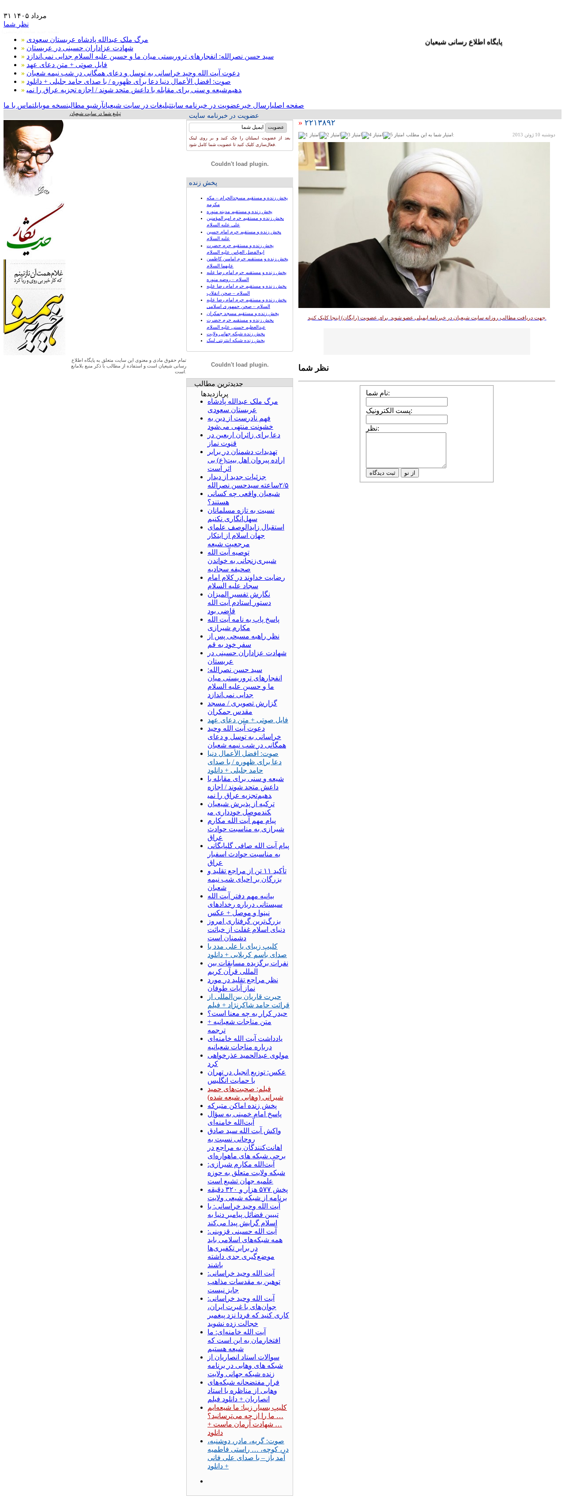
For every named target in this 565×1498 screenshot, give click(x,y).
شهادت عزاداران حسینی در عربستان (79, 48)
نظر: (372, 428)
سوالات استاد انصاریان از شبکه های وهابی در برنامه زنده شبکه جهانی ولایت (245, 1365)
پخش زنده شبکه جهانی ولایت (236, 333)
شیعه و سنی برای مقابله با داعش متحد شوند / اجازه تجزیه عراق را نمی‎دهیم (133, 90)
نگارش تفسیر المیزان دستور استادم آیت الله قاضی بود (239, 602)
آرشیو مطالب (86, 105)
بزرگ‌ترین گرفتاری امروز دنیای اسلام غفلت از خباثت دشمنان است (246, 929)
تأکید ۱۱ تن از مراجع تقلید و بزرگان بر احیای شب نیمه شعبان (246, 879)
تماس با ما (19, 105)
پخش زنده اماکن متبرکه (242, 1105)
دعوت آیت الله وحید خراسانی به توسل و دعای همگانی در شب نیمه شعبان (133, 73)
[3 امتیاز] (351, 135)
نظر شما (16, 24)
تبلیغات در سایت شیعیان (137, 105)
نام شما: (378, 393)
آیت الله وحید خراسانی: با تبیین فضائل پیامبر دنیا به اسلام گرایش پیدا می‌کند (243, 1214)
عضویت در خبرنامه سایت (206, 105)
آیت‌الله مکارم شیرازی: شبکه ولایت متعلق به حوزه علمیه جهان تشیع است (246, 1172)
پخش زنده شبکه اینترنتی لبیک (236, 340)
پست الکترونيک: (389, 410)
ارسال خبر (256, 105)
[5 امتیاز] (393, 135)
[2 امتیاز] (330, 135)
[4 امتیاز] (372, 135)
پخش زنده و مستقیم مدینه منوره (239, 211)
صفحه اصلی (288, 105)
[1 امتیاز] (309, 135)
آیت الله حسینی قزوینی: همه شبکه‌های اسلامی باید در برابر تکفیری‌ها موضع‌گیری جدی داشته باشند (244, 1248)
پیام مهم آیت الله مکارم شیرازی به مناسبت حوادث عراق (245, 829)
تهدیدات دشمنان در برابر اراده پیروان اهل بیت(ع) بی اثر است (246, 460)
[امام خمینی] (34, 199)
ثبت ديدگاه (382, 472)
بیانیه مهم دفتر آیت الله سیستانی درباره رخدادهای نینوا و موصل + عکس (244, 904)
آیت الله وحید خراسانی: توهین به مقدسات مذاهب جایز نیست (243, 1281)
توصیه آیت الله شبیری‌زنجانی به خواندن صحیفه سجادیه (241, 560)
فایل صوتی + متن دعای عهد (66, 64)
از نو (409, 472)
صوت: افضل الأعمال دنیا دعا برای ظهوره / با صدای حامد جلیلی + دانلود (128, 81)
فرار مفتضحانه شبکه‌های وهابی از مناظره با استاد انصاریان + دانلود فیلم (243, 1390)
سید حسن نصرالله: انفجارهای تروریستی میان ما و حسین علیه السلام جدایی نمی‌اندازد (150, 56)
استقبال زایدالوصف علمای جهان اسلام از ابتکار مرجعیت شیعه (245, 535)
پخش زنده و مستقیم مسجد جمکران (243, 313)
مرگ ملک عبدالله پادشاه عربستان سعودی (87, 39)
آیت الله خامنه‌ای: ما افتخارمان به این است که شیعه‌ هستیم (243, 1340)
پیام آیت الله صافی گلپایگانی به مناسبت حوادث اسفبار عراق (248, 854)
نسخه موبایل (51, 105)
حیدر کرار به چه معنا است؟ (247, 1013)
